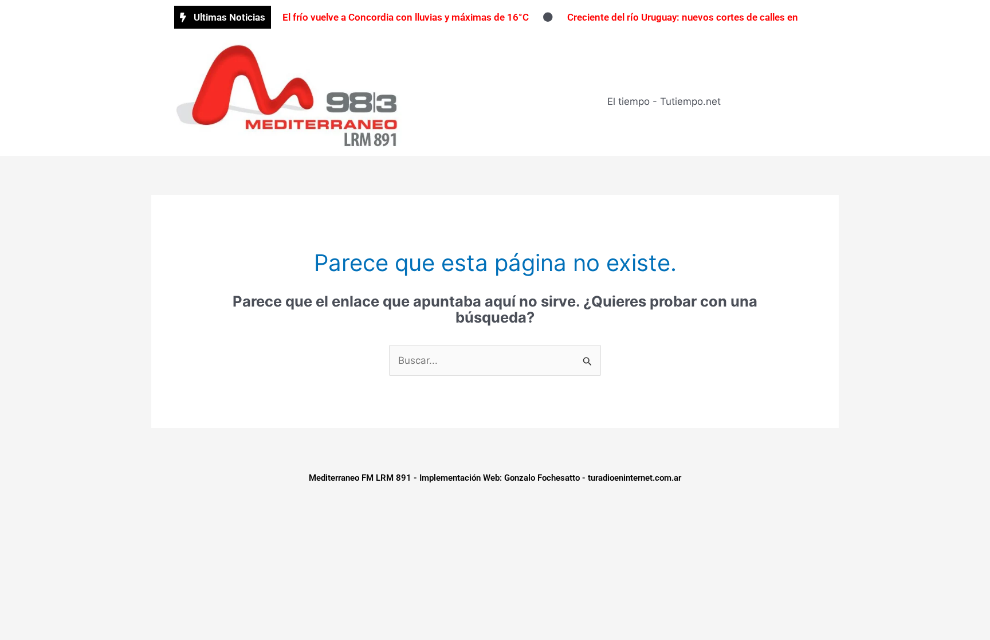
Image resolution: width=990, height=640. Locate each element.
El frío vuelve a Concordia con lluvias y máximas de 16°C (405, 17)
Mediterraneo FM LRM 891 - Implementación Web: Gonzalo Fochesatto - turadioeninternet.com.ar (495, 478)
